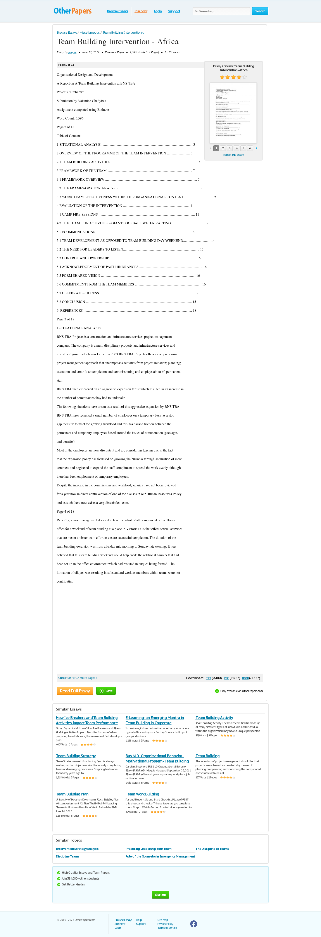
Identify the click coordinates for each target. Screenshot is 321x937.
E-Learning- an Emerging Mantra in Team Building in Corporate (155, 720)
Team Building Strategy (75, 755)
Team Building (207, 755)
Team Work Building (142, 794)
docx (245, 677)
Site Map (162, 920)
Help (139, 920)
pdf (226, 677)
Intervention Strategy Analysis (77, 849)
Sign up (160, 894)
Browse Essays (117, 11)
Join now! (141, 11)
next (256, 148)
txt (208, 677)
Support (174, 11)
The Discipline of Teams (212, 849)
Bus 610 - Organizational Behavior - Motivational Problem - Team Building (157, 758)
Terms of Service (167, 928)
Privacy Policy (165, 924)
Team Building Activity (214, 717)
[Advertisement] (160, 626)
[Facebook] (193, 926)
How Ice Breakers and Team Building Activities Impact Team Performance (87, 720)
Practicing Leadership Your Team (148, 849)
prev (211, 148)
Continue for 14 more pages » (77, 678)
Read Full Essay (75, 691)
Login (158, 11)
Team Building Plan (72, 794)
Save (108, 691)
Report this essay (233, 155)
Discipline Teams (67, 856)
